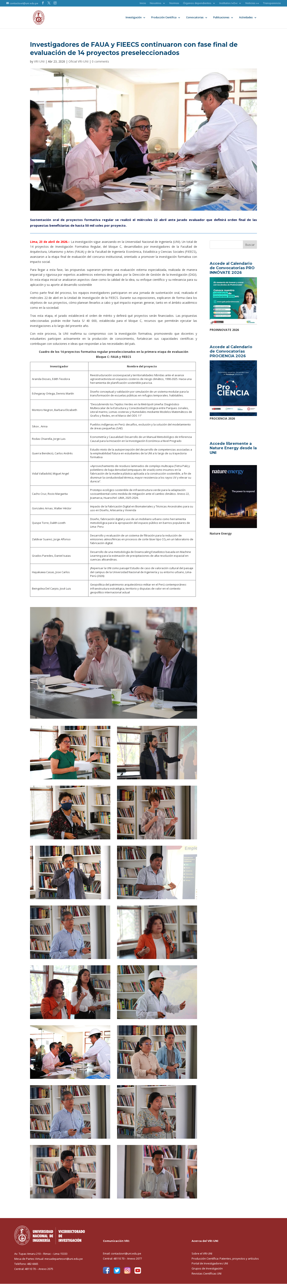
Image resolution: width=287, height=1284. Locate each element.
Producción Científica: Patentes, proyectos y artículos (225, 1258)
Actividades (246, 17)
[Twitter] (117, 1273)
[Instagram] (127, 1273)
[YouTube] (137, 1273)
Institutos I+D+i (228, 3)
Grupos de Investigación (207, 1268)
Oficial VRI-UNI (78, 61)
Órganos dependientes (197, 3)
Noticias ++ (252, 3)
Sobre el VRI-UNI (202, 1253)
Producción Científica (163, 17)
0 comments (100, 61)
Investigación (134, 17)
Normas (174, 3)
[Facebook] (106, 1273)
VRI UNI (39, 61)
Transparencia (272, 3)
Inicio (143, 3)
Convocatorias (195, 17)
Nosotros (155, 3)
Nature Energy (221, 533)
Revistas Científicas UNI (206, 1273)
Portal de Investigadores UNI (210, 1263)
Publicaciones (221, 17)
